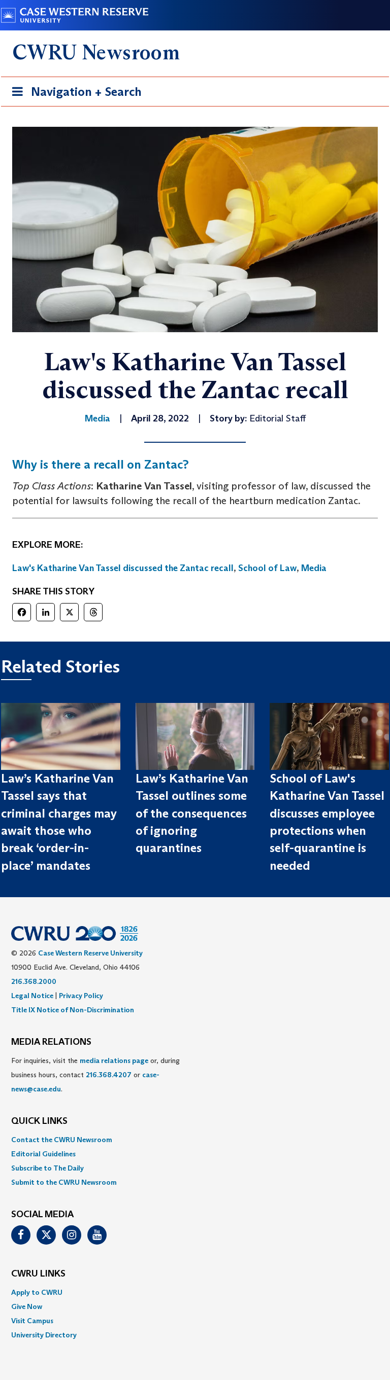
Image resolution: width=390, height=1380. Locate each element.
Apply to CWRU (36, 1292)
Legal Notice (32, 995)
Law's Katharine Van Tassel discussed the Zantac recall (123, 568)
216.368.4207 (109, 1074)
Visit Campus (32, 1320)
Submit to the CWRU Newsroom (64, 1182)
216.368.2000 (33, 981)
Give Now (26, 1306)
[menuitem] (195, 1140)
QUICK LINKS (39, 1121)
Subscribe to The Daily (47, 1168)
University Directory (44, 1334)
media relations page (114, 1060)
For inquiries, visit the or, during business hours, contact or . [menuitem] (95, 1074)
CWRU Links (38, 1274)
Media (314, 568)
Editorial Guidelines (43, 1153)
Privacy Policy (81, 995)
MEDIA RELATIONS (51, 1042)
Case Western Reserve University (90, 953)
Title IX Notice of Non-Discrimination (72, 1009)
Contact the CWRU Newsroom (61, 1139)
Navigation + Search (74, 95)
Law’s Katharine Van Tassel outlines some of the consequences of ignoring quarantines (192, 813)
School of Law (267, 568)
